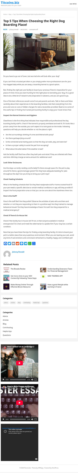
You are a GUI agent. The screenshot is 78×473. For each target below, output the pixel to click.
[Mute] (32, 380)
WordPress (55, 468)
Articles (13, 302)
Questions (45, 302)
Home (5, 14)
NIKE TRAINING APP (55, 276)
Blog (10, 14)
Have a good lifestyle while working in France (58, 286)
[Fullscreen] (36, 380)
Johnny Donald (13, 29)
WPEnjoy (40, 468)
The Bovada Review (18, 269)
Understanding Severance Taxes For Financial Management (60, 270)
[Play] (3, 380)
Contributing (26, 302)
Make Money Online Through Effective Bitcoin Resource (22, 286)
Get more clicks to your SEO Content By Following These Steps (24, 277)
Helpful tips (36, 302)
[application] (19, 363)
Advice (6, 302)
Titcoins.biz (10, 2)
